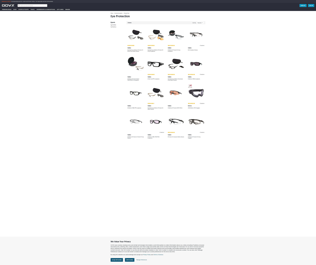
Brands (67, 9)
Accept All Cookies (117, 260)
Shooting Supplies (118, 13)
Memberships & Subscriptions (46, 9)
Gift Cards (60, 9)
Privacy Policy (147, 254)
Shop (14, 9)
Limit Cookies (129, 260)
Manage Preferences (141, 260)
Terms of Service (158, 254)
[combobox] (32, 5)
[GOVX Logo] (8, 5)
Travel (33, 9)
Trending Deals (6, 9)
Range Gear (126, 13)
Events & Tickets (24, 9)
